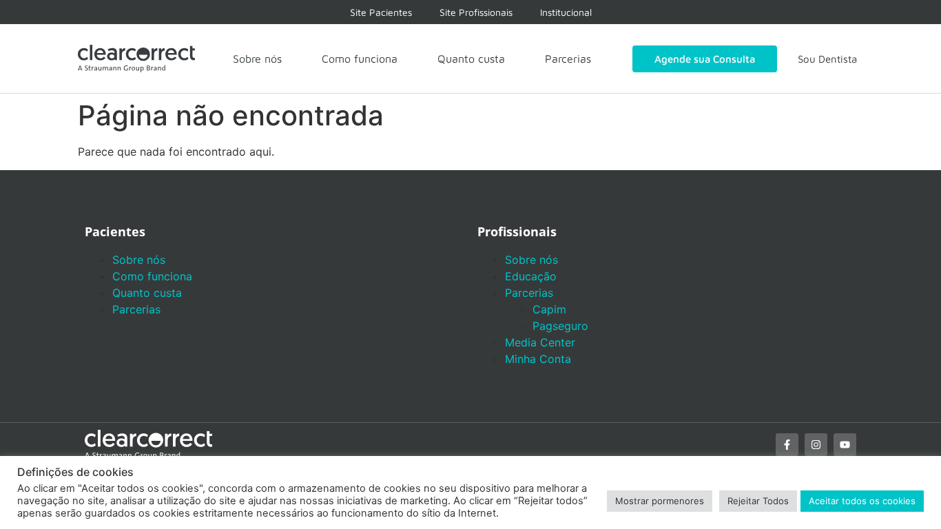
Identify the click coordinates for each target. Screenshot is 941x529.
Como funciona (359, 58)
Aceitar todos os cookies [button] (862, 500)
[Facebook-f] (787, 444)
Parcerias (568, 58)
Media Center (540, 342)
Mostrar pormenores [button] (659, 500)
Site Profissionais (476, 12)
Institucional (566, 12)
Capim (549, 309)
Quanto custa (471, 58)
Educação (531, 276)
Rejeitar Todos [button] (758, 500)
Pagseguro (560, 326)
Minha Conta (538, 359)
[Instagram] (816, 444)
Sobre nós (257, 58)
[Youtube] (845, 444)
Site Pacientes (381, 12)
